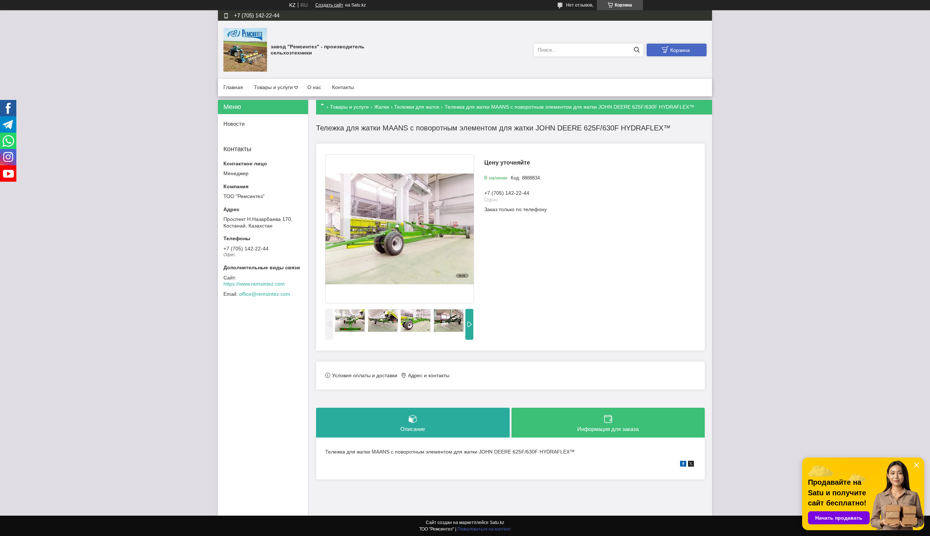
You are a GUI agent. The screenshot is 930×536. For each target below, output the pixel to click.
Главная (233, 87)
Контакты (343, 87)
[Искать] (636, 50)
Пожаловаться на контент (484, 529)
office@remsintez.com (264, 294)
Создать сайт (329, 5)
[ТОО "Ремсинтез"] (245, 49)
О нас (314, 87)
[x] (691, 465)
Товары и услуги (273, 87)
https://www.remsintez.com (254, 284)
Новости (233, 124)
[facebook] (683, 465)
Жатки (381, 107)
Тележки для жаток (416, 107)
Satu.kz (497, 522)
